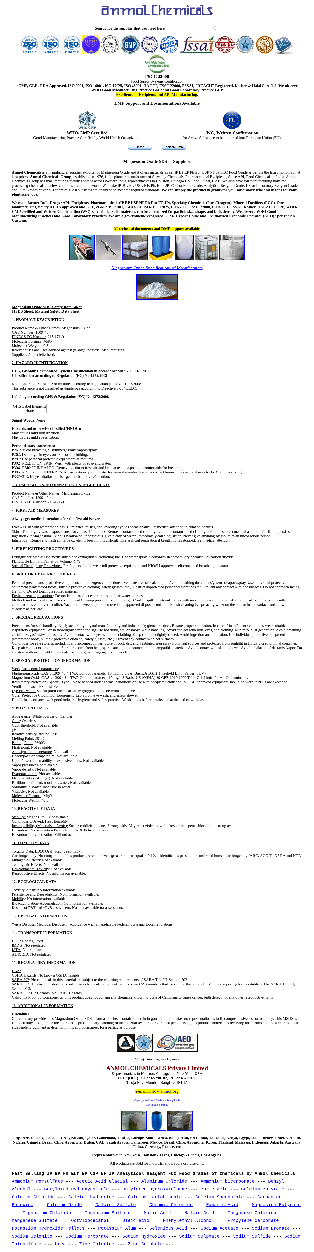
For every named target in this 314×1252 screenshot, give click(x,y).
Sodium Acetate (219, 1228)
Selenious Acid (168, 1228)
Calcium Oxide (64, 1204)
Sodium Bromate (271, 1228)
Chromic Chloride (171, 1204)
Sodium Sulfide (252, 1236)
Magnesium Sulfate (108, 1212)
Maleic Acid (199, 1212)
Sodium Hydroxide (144, 1236)
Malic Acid (157, 1212)
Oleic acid (135, 1220)
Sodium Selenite (32, 1236)
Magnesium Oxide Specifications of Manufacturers (157, 267)
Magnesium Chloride (47, 1212)
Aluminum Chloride (164, 1181)
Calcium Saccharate (219, 1197)
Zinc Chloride (96, 1244)
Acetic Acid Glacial (102, 1181)
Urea (60, 1244)
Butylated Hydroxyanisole (76, 1189)
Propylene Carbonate (253, 1220)
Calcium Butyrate (262, 1189)
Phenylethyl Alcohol (188, 1220)
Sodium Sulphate (199, 1236)
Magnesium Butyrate (276, 1204)
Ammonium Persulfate (37, 1181)
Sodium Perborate (87, 1236)
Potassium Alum (117, 1228)
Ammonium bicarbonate (228, 1181)
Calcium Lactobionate (155, 1197)
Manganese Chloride (252, 1212)
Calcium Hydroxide (91, 1197)
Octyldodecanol (90, 1220)
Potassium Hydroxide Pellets (48, 1228)
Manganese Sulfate (35, 1220)
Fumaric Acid (222, 1204)
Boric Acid (214, 1189)
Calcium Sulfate (115, 1204)
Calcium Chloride (33, 1197)
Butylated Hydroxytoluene (154, 1189)
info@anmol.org (164, 1091)
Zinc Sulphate (145, 1244)
